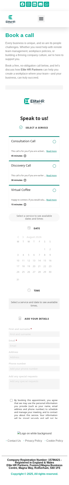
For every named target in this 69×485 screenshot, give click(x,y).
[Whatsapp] (46, 4)
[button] (41, 18)
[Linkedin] (34, 4)
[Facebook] (22, 4)
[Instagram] (28, 4)
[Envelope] (40, 4)
